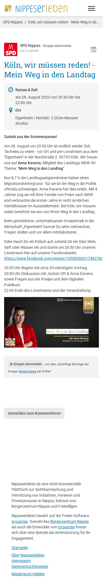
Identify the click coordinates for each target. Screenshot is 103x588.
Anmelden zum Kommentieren (34, 413)
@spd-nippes (27, 371)
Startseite (20, 547)
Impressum (21, 560)
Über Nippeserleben (28, 555)
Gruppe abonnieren (57, 46)
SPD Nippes (13, 22)
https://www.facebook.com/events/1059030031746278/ (53, 258)
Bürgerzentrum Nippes (69, 521)
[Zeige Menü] (91, 8)
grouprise (20, 521)
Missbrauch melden (28, 574)
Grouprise (66, 527)
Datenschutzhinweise (30, 566)
